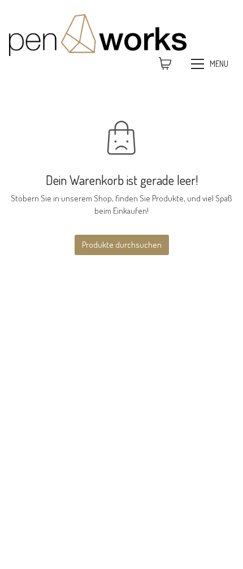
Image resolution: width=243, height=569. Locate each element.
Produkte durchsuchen (122, 244)
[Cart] (165, 64)
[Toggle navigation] (211, 64)
